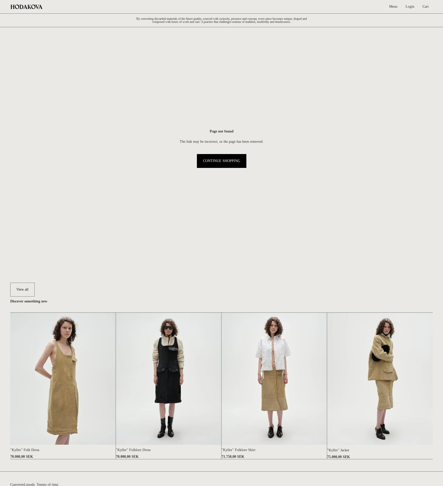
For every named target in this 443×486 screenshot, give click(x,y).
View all (22, 289)
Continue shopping (221, 161)
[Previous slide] (18, 379)
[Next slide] (108, 379)
